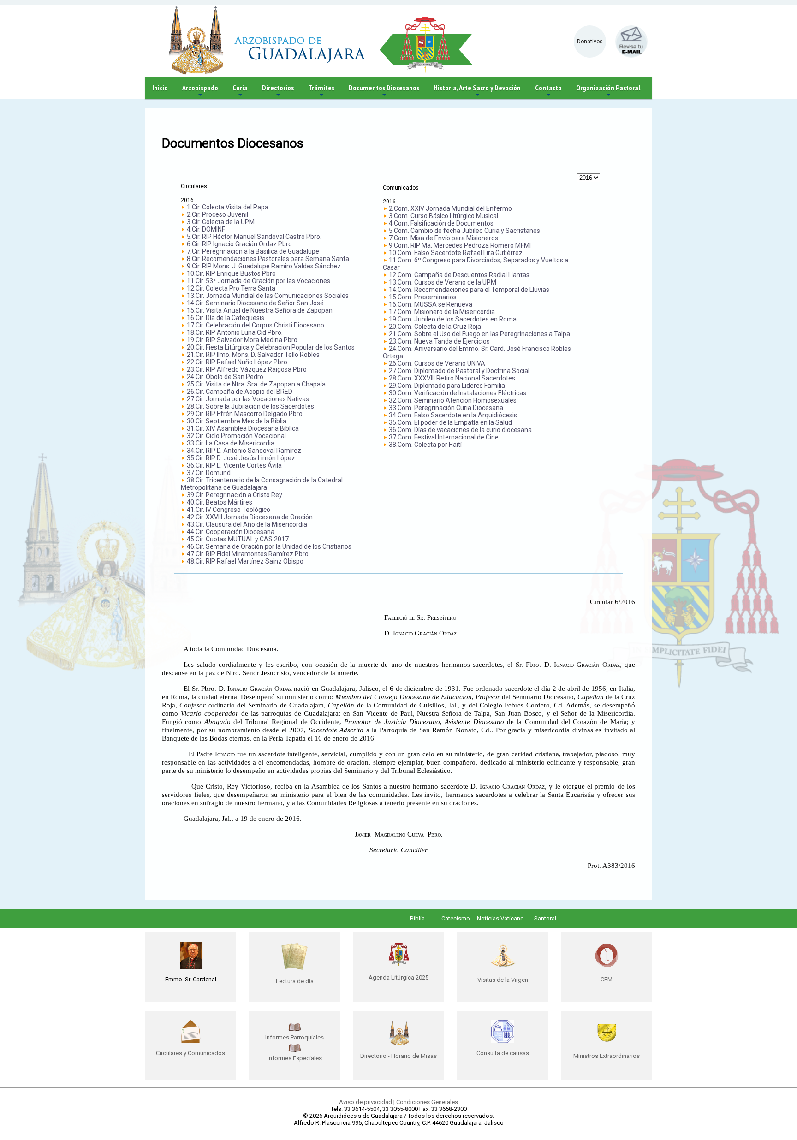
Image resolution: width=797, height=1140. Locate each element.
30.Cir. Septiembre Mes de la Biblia (236, 421)
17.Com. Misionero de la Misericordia (442, 311)
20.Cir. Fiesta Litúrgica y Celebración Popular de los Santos (271, 347)
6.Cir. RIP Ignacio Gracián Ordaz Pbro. (240, 244)
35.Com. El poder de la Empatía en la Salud (450, 422)
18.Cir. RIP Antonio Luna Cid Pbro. (235, 332)
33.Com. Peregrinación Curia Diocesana (446, 407)
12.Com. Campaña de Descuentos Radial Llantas (459, 275)
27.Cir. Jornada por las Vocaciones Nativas (248, 399)
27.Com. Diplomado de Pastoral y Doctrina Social (459, 370)
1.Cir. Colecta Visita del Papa (227, 207)
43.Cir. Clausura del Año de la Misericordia (247, 524)
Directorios (278, 91)
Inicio (160, 87)
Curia (240, 91)
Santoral (545, 918)
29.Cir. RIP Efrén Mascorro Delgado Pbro (245, 413)
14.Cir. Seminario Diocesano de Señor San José (255, 303)
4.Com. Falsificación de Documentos (441, 223)
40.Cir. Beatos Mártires (219, 502)
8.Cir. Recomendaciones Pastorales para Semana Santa (268, 258)
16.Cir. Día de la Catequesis (225, 317)
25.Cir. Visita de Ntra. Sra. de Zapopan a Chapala (256, 384)
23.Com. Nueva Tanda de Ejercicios (439, 341)
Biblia (417, 918)
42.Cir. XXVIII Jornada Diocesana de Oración (250, 517)
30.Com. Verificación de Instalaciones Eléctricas (457, 393)
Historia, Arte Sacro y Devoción (477, 91)
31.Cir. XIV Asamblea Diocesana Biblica (243, 428)
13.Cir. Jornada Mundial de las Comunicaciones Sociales (268, 295)
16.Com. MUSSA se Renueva (430, 304)
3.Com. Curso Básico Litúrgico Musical (443, 216)
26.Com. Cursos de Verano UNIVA (437, 363)
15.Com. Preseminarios (423, 297)
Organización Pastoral (608, 91)
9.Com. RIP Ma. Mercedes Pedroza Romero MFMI (460, 245)
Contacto (548, 91)
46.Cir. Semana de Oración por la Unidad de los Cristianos (269, 546)
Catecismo (455, 918)
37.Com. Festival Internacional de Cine (444, 437)
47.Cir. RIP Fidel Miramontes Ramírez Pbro (248, 554)
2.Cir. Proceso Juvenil (217, 214)
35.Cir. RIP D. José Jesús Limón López (241, 458)
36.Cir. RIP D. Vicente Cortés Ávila (234, 465)
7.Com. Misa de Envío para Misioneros (443, 238)
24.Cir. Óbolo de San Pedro (225, 376)
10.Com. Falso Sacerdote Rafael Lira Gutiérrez (456, 252)
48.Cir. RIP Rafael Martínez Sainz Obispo (245, 561)
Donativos (590, 41)
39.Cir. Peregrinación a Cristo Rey (234, 495)
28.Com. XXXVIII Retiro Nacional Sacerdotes (452, 378)
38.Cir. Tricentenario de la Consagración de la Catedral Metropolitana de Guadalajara (262, 483)
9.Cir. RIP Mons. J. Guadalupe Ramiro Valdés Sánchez (264, 266)
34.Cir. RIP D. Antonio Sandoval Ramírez (244, 450)
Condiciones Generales (427, 1101)
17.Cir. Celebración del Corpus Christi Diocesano (255, 325)
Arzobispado (200, 91)
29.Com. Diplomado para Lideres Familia (447, 385)
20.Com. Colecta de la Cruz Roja (435, 326)
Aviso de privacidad (365, 1101)
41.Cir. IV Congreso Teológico (228, 509)
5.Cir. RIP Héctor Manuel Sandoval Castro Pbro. (254, 236)
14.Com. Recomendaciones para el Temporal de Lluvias (469, 289)
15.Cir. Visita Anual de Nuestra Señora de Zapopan (260, 310)
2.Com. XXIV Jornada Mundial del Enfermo (450, 208)
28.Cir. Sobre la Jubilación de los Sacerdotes (250, 406)
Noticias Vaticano (500, 918)
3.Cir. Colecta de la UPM (221, 222)
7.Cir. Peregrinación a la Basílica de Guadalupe (253, 251)
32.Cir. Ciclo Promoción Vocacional (236, 435)
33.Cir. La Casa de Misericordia (230, 443)
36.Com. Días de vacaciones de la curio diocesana (460, 429)
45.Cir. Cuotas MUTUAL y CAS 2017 (238, 539)
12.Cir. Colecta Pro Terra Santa (231, 288)
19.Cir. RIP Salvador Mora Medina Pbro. (243, 340)
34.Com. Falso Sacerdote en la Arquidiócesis (453, 415)
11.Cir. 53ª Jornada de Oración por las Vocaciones (258, 281)
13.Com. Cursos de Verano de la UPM (442, 282)
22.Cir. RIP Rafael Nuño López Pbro (237, 362)
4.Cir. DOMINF (206, 229)
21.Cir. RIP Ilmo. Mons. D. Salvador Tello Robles (253, 354)
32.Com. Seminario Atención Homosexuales (453, 400)
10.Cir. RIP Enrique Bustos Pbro (231, 273)
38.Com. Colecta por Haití (425, 444)
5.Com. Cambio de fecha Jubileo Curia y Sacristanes (464, 230)
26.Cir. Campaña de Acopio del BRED (239, 391)
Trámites (321, 91)
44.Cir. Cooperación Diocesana (230, 531)
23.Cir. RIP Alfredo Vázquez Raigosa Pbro (247, 369)
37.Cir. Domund (209, 472)
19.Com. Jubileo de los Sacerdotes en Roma (453, 319)
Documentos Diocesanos (384, 91)
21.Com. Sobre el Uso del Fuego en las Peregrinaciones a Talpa (479, 334)
